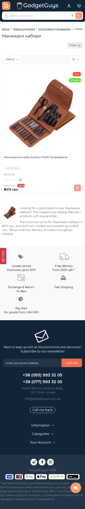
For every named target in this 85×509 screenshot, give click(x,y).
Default (10, 59)
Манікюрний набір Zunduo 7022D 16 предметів (35, 157)
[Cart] (79, 6)
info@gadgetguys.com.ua (42, 399)
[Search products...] (79, 15)
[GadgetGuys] (37, 6)
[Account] (69, 6)
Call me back (42, 410)
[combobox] (42, 15)
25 (74, 59)
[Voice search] (72, 15)
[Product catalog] (6, 6)
